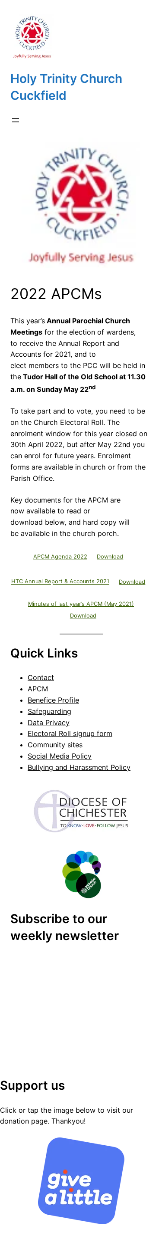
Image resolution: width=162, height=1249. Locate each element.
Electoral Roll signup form (70, 733)
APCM (38, 688)
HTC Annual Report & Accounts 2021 (60, 581)
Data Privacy (49, 722)
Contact (41, 677)
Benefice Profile (53, 700)
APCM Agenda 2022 (60, 556)
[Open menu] (15, 120)
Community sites (55, 744)
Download (110, 556)
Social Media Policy (60, 756)
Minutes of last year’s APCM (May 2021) (81, 604)
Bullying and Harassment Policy (79, 767)
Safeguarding (49, 711)
